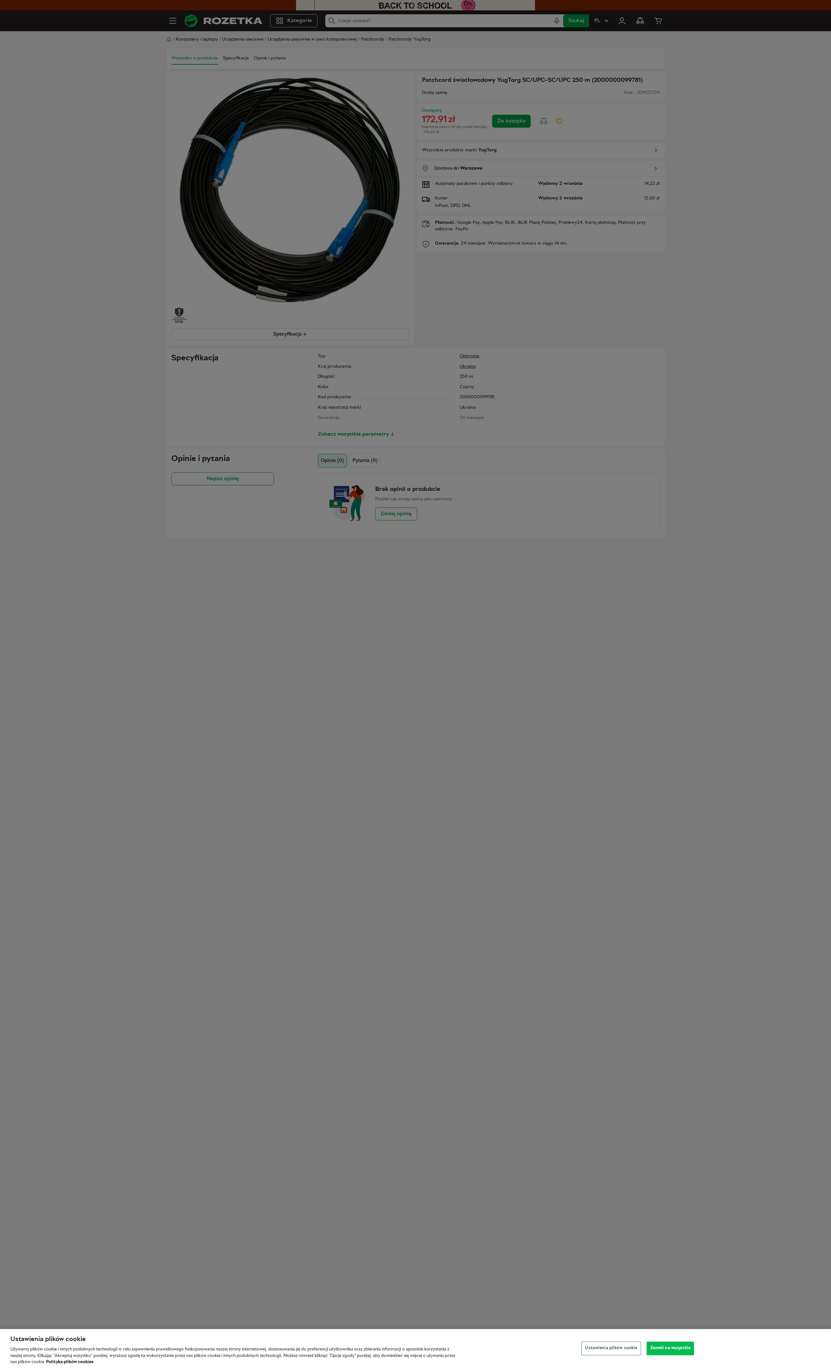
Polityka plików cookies (69, 1362)
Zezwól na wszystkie (670, 1348)
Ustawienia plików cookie (611, 1348)
